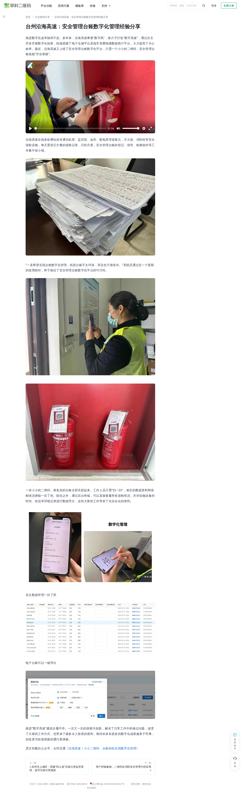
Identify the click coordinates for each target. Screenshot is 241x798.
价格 (92, 6)
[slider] (70, 128)
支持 (104, 6)
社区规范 (91, 787)
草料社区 (146, 784)
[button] (4, 16)
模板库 (79, 6)
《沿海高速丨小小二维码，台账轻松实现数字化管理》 (102, 748)
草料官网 (135, 784)
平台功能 (46, 6)
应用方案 (63, 6)
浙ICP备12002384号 (77, 784)
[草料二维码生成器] (18, 5)
